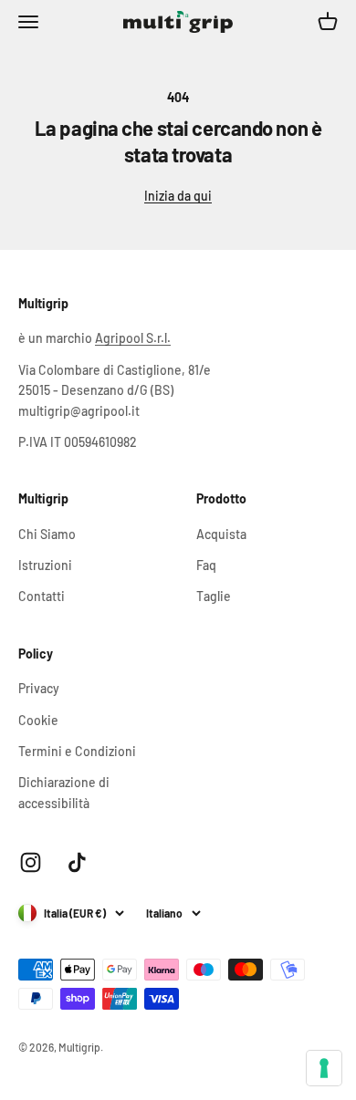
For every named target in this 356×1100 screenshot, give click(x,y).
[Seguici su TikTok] (77, 862)
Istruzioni (45, 565)
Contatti (41, 596)
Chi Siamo (47, 534)
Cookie (38, 720)
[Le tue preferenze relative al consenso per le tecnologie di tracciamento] (324, 1068)
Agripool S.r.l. (133, 338)
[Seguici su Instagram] (30, 862)
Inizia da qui (178, 195)
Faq (206, 565)
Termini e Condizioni (77, 751)
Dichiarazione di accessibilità (64, 792)
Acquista (221, 534)
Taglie (213, 596)
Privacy (38, 688)
